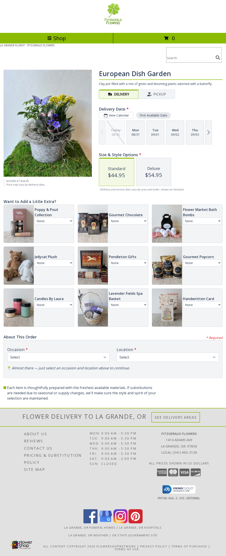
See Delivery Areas (176, 417)
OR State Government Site (135, 535)
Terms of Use (127, 549)
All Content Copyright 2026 (69, 546)
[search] (217, 57)
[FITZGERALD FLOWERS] (113, 26)
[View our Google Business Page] (105, 522)
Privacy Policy (153, 546)
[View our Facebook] (90, 522)
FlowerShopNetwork (116, 546)
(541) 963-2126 (185, 452)
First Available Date (153, 115)
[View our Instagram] (120, 522)
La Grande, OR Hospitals (140, 528)
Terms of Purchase (189, 546)
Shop (59, 38)
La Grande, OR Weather (88, 535)
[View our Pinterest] (135, 522)
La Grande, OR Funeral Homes (89, 528)
